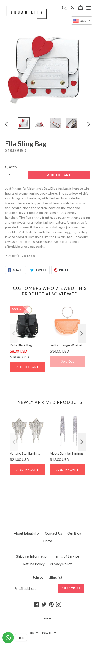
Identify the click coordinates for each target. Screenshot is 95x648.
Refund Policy (34, 564)
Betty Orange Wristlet (66, 345)
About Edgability (27, 533)
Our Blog (74, 533)
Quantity (11, 167)
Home (47, 541)
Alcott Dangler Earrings (66, 453)
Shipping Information (32, 556)
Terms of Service (66, 556)
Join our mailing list (47, 577)
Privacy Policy (61, 564)
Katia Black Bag (21, 345)
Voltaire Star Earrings (25, 453)
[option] (24, 123)
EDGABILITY (48, 633)
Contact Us (53, 533)
